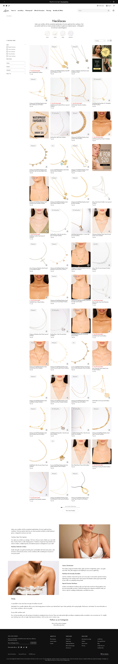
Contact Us (68, 639)
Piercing (83, 645)
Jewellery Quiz (101, 648)
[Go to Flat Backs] (108, 10)
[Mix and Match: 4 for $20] (102, 156)
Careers (51, 643)
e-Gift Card (100, 639)
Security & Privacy (22, 654)
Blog (99, 643)
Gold (47, 37)
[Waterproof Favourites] (39, 124)
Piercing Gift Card (101, 641)
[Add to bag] (46, 68)
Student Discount (101, 645)
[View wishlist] (114, 5)
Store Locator (84, 643)
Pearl (63, 37)
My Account (68, 648)
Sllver (55, 37)
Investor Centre (53, 641)
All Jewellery (9, 16)
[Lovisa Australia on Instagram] (6, 5)
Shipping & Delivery (70, 643)
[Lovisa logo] (6, 10)
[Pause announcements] (113, 1)
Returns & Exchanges (70, 645)
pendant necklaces (56, 26)
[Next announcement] (110, 1)
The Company (53, 639)
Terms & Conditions (12, 654)
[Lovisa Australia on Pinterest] (26, 647)
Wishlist (83, 641)
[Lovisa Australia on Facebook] (4, 5)
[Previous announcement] (4, 1)
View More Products (70, 510)
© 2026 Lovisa (32, 654)
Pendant (71, 37)
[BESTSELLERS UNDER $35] (102, 58)
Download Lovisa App (86, 639)
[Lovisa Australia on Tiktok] (9, 5)
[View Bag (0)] (113, 10)
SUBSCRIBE (33, 643)
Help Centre (68, 641)
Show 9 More (9, 58)
